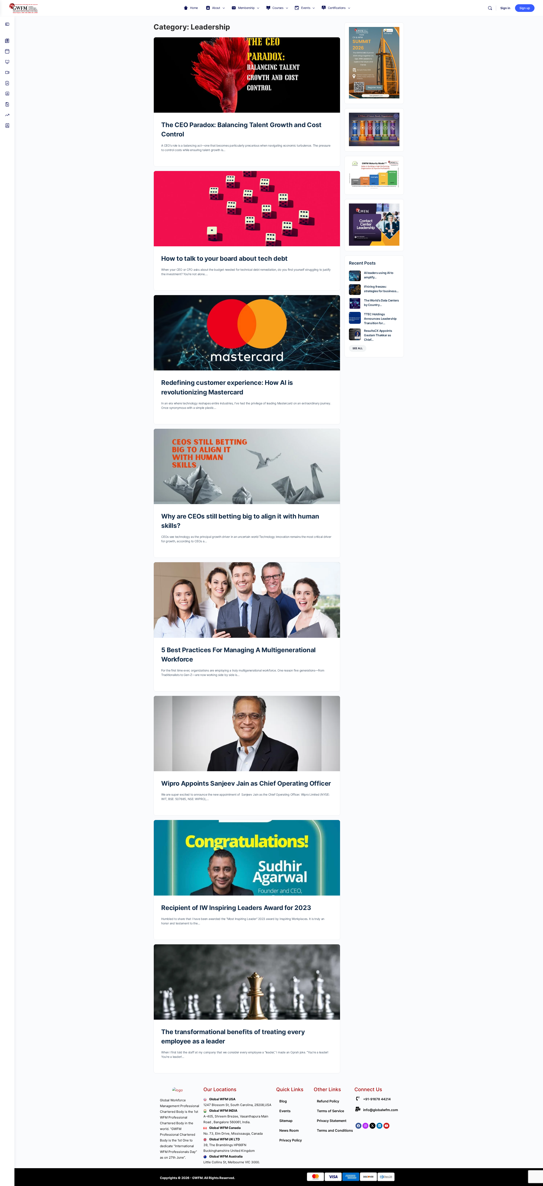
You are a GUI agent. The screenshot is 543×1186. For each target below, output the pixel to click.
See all (358, 348)
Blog (283, 1101)
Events (285, 1111)
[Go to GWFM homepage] (24, 8)
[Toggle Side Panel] (7, 24)
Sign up (524, 8)
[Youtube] (386, 1126)
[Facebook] (358, 1126)
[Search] (490, 8)
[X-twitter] (372, 1126)
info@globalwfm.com (380, 1110)
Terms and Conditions (335, 1130)
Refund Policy (328, 1101)
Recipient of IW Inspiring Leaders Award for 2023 (236, 907)
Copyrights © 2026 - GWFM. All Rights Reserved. (197, 1178)
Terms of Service (330, 1111)
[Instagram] (365, 1126)
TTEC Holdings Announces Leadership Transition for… (380, 318)
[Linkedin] (379, 1126)
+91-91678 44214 (377, 1099)
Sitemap (285, 1121)
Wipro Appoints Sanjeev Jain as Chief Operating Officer (246, 783)
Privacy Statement (331, 1121)
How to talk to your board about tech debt (224, 258)
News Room (289, 1130)
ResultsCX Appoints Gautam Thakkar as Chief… (378, 335)
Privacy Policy (290, 1140)
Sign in (505, 8)
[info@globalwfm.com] (357, 1109)
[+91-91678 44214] (357, 1098)
